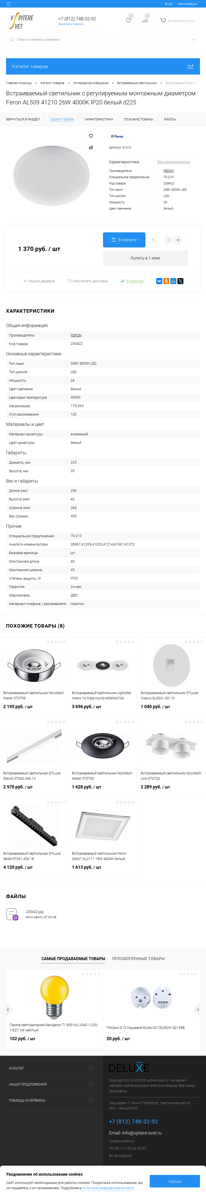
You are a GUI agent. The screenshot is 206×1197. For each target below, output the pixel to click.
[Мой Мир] (173, 281)
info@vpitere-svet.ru (142, 1133)
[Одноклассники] (166, 281)
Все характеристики (174, 162)
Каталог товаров (30, 66)
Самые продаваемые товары (73, 958)
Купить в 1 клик (145, 258)
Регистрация (187, 4)
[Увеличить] (51, 176)
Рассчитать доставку (90, 281)
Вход (168, 4)
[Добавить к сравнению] (90, 147)
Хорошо (174, 1181)
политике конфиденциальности (108, 1188)
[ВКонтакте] (159, 281)
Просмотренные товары (138, 958)
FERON (169, 171)
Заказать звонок (71, 24)
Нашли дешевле (42, 281)
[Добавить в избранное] (90, 136)
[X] (180, 281)
